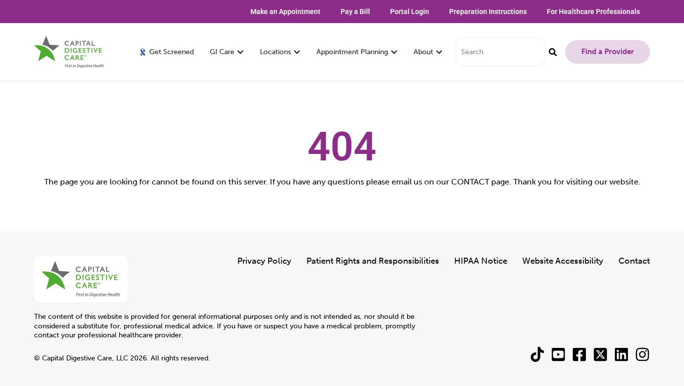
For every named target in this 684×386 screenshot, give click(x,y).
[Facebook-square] (579, 354)
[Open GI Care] (240, 52)
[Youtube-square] (558, 354)
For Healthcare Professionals (593, 12)
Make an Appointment (285, 12)
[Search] (552, 52)
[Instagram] (642, 354)
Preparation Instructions (488, 12)
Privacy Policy (264, 261)
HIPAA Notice (480, 261)
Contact (634, 261)
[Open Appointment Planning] (394, 52)
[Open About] (439, 52)
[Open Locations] (296, 52)
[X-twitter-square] (600, 354)
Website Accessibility (562, 261)
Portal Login (409, 12)
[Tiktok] (537, 354)
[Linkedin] (621, 354)
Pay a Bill (355, 12)
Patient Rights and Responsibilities (372, 261)
